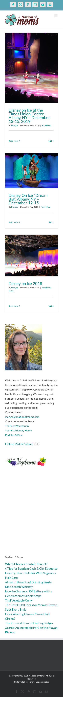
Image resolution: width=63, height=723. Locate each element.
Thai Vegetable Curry (19, 600)
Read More (13, 141)
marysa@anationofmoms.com (22, 416)
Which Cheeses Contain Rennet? (26, 564)
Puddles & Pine (14, 434)
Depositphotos (42, 682)
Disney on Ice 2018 (25, 283)
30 (52, 306)
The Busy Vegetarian (17, 425)
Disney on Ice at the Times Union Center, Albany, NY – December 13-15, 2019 (29, 116)
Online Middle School (19, 444)
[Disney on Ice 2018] (31, 255)
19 (52, 222)
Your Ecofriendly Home (18, 430)
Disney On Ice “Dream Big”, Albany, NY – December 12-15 (28, 199)
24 (52, 141)
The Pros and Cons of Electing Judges (29, 623)
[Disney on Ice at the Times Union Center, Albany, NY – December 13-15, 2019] (31, 68)
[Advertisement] (31, 516)
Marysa (14, 125)
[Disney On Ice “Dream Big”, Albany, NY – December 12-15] (31, 170)
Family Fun (47, 125)
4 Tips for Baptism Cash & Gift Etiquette (31, 568)
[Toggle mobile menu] (56, 16)
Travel (11, 290)
